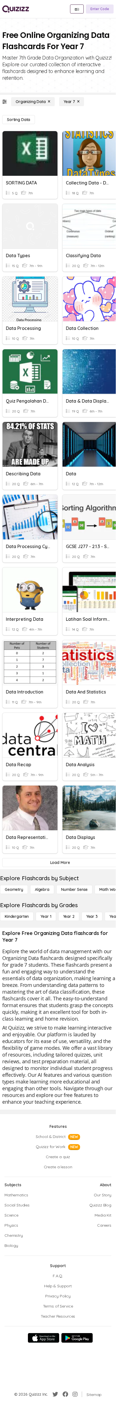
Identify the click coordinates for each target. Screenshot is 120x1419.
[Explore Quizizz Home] (15, 9)
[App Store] (43, 1338)
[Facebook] (65, 1394)
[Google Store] (77, 1338)
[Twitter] (55, 1394)
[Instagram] (75, 1394)
